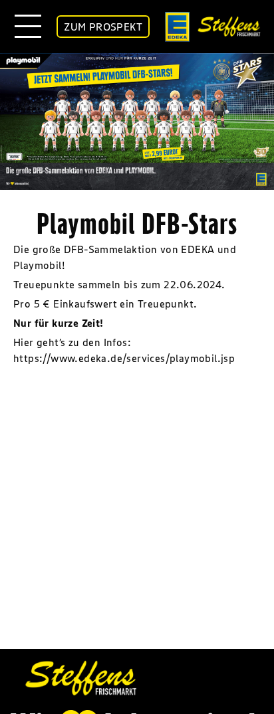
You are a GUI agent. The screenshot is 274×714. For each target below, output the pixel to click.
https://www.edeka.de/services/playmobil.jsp (124, 358)
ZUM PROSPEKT (103, 26)
